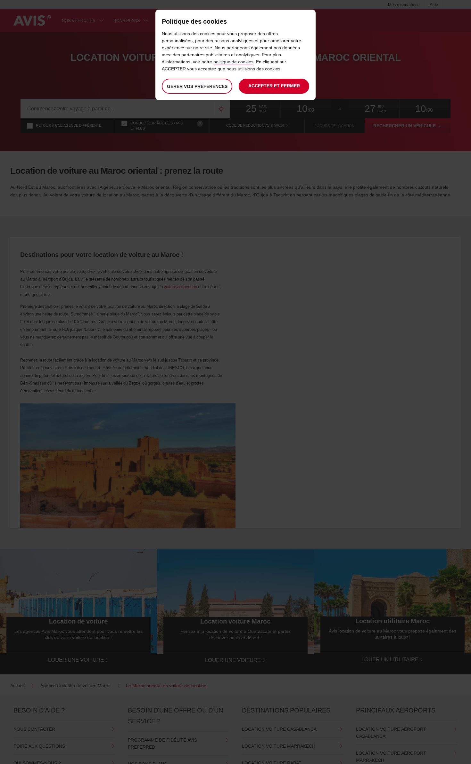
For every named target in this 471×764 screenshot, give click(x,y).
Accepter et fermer (274, 86)
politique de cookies (233, 62)
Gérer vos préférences (197, 86)
